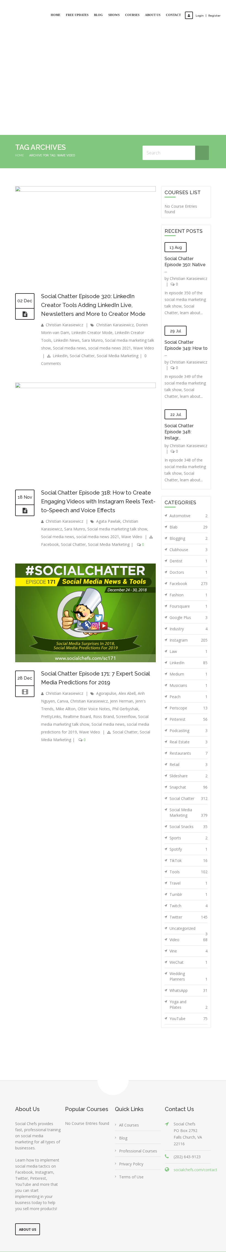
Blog (98, 15)
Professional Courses (138, 1129)
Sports (189, 816)
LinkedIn (60, 334)
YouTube (189, 996)
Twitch (189, 884)
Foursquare (189, 584)
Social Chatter (82, 334)
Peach (189, 674)
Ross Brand (103, 694)
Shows (114, 15)
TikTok (189, 838)
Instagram (189, 618)
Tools (189, 850)
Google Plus (189, 595)
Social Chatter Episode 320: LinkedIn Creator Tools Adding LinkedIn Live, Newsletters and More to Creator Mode (93, 283)
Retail (189, 742)
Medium (189, 652)
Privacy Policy (131, 1142)
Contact (173, 15)
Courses (132, 15)
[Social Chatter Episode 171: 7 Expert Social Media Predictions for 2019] (85, 639)
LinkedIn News (66, 318)
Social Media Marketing (117, 334)
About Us (152, 15)
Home (55, 15)
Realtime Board (77, 694)
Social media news (69, 326)
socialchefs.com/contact (195, 1147)
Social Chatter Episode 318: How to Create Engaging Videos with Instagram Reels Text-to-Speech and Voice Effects (98, 480)
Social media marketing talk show (117, 507)
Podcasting (189, 708)
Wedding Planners (189, 954)
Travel (189, 861)
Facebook (50, 522)
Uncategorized (189, 908)
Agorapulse (106, 671)
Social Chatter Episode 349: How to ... (186, 326)
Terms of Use (131, 1155)
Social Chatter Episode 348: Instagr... (179, 410)
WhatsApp (189, 968)
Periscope (189, 686)
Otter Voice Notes (94, 687)
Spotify (189, 827)
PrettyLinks (51, 694)
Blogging (189, 516)
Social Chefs (130, 1239)
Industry (189, 607)
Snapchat (189, 765)
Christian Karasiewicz (64, 303)
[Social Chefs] (15, 10)
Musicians (189, 663)
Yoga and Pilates (189, 982)
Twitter (189, 895)
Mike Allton (66, 687)
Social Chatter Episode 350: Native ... (185, 243)
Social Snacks (189, 804)
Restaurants (189, 731)
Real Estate (189, 720)
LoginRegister (208, 15)
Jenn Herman (121, 679)
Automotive (189, 493)
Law (189, 629)
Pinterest (189, 697)
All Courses (129, 1103)
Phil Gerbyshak (125, 687)
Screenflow (126, 694)
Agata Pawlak (108, 499)
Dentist (189, 539)
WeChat (189, 940)
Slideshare (189, 754)
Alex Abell (127, 671)
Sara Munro (92, 318)
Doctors (189, 550)
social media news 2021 (109, 326)
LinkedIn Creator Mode (91, 310)
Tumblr (189, 872)
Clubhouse (189, 527)
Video (189, 917)
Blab (189, 505)
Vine (189, 929)
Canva (62, 679)
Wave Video (143, 326)
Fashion (189, 573)
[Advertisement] (113, 71)
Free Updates (77, 15)
